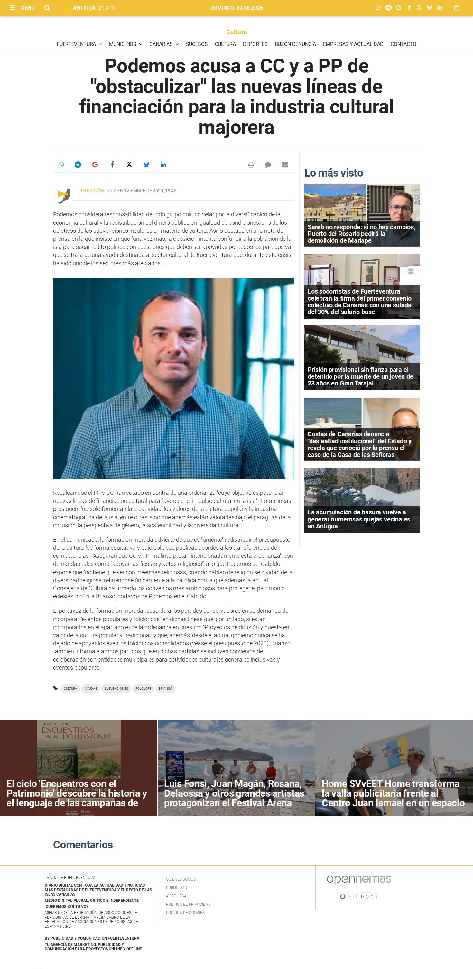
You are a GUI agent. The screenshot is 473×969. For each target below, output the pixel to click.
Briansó (165, 688)
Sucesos (197, 44)
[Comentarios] (268, 164)
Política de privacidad (188, 904)
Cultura (236, 32)
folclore (143, 688)
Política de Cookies (185, 912)
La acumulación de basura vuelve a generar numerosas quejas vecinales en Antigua (359, 519)
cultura (70, 688)
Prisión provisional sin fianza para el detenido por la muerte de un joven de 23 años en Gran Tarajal (360, 376)
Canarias (161, 44)
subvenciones (116, 688)
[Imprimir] (251, 164)
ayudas (91, 688)
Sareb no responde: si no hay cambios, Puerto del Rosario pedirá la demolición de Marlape (361, 233)
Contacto (403, 44)
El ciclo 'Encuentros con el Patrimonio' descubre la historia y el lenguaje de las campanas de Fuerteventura (76, 798)
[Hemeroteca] (456, 8)
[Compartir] (380, 8)
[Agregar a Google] (400, 8)
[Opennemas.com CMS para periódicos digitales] (359, 887)
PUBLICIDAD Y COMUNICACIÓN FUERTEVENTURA (95, 938)
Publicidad (176, 887)
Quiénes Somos (181, 879)
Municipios (123, 44)
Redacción (91, 190)
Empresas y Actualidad (353, 44)
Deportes (255, 44)
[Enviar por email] (285, 164)
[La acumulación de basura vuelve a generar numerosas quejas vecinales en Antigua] (362, 500)
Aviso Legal (177, 896)
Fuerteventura (77, 44)
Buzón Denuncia (295, 44)
